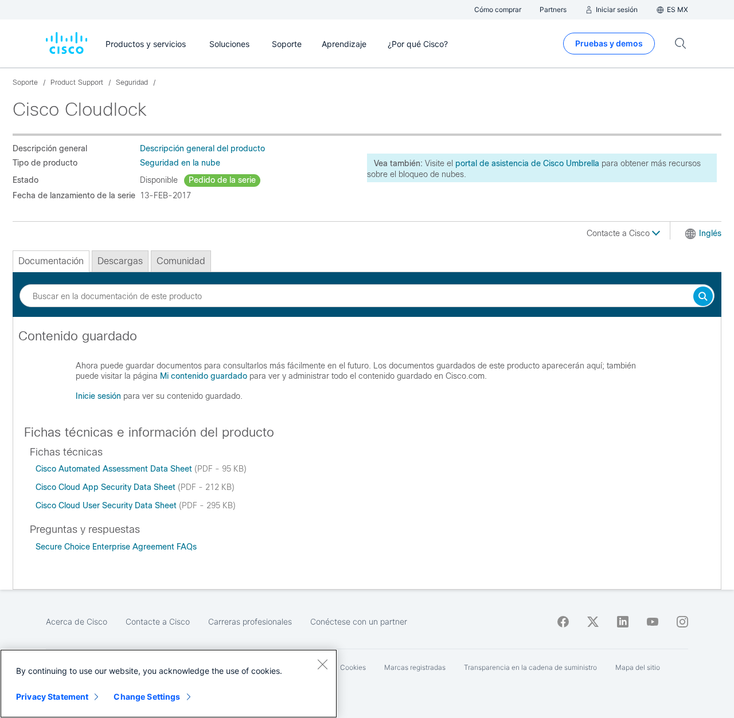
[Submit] (703, 297)
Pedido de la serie (222, 180)
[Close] (322, 664)
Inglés (710, 233)
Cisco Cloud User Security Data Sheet (107, 505)
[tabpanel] (367, 370)
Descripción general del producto (202, 148)
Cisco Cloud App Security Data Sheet (107, 487)
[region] (168, 683)
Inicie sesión (98, 396)
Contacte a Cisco (619, 233)
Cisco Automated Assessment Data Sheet (115, 468)
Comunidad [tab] (181, 261)
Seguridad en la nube (180, 162)
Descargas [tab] (120, 261)
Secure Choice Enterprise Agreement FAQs (116, 546)
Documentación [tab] (51, 261)
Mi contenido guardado (203, 375)
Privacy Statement (52, 696)
